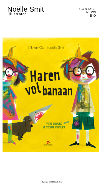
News (91, 12)
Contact (87, 9)
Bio (93, 15)
